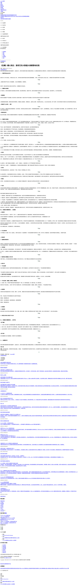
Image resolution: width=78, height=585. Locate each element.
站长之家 (28, 568)
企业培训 (2, 8)
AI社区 (4, 55)
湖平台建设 (5, 362)
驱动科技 (15, 568)
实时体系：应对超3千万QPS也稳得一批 (10, 414)
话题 (3, 54)
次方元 (64, 568)
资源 (3, 18)
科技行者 (19, 568)
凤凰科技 (12, 568)
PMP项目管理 (23, 16)
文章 (1, 18)
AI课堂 (1, 11)
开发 (3, 496)
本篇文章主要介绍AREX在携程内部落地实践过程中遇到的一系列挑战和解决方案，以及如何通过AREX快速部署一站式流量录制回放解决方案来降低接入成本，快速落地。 (32, 444)
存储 (8, 420)
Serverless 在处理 (6, 477)
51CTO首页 (2, 1)
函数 (8, 482)
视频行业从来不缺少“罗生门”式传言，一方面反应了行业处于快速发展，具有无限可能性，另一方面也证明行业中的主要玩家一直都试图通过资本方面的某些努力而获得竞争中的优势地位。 (35, 399)
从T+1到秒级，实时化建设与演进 (9, 463)
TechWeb (22, 568)
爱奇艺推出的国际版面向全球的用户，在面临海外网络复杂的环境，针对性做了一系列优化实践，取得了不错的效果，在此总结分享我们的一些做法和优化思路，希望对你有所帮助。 (34, 371)
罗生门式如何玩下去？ (6, 398)
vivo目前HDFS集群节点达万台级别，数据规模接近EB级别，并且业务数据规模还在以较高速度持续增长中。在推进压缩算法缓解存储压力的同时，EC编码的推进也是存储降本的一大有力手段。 (36, 394)
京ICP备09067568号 (7, 557)
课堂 (6, 18)
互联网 (6, 453)
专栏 (8, 18)
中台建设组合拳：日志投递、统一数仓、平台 (12, 455)
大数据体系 (5, 420)
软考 (7, 16)
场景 (5, 355)
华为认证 (13, 16)
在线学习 (2, 17)
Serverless (2, 482)
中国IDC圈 (54, 568)
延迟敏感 (8, 412)
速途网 (31, 568)
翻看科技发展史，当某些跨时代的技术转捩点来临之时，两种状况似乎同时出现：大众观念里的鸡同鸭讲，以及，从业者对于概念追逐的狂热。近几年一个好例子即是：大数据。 (33, 484)
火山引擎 (67, 568)
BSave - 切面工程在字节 (8, 470)
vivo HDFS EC (6, 393)
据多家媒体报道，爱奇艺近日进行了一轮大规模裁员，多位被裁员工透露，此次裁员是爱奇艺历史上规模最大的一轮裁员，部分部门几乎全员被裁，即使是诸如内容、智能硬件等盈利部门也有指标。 (37, 449)
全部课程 (2, 16)
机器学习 (4, 382)
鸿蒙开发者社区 (13, 537)
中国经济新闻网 (35, 568)
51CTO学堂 (5, 540)
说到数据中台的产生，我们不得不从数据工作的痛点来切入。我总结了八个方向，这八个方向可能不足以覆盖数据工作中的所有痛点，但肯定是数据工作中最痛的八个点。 (32, 457)
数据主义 (4, 488)
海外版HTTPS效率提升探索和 (8, 405)
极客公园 (45, 568)
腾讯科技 (5, 568)
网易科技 (9, 568)
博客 (1, 2)
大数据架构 (5, 367)
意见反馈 (4, 548)
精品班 (1, 4)
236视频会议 (49, 568)
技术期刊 (4, 56)
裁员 (4, 453)
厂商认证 (16, 16)
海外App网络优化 (6, 369)
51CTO (4, 535)
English (4, 549)
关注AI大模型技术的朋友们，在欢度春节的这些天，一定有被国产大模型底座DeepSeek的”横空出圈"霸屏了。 (20, 424)
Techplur (11, 535)
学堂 (1, 3)
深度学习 (8, 382)
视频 (3, 52)
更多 (6, 513)
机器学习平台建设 (6, 377)
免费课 (1, 7)
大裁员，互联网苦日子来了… (7, 448)
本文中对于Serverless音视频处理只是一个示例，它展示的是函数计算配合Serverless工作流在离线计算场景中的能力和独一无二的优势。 (25, 478)
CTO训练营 (14, 540)
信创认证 (10, 16)
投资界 (61, 568)
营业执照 (2, 563)
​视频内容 (4, 412)
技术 (5, 496)
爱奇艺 (1, 382)
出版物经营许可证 (7, 563)
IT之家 (39, 568)
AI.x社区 (17, 537)
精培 (8, 540)
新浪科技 (2, 568)
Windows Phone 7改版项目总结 (7, 428)
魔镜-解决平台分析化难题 (7, 384)
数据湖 (1, 367)
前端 (1, 496)
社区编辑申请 (3, 61)
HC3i (9, 535)
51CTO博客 (5, 537)
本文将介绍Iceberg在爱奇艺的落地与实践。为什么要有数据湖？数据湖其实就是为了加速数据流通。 (19, 363)
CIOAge (6, 535)
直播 (10, 18)
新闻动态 (4, 546)
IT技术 (19, 16)
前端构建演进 (5, 489)
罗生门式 (2, 403)
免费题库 (27, 16)
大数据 (1, 355)
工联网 (42, 568)
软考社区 (2, 6)
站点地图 (4, 547)
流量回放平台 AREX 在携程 (9, 443)
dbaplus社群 (12, 354)
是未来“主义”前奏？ (8, 483)
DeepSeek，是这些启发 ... (7, 423)
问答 (5, 18)
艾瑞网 (25, 568)
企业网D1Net (58, 568)
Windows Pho (5, 434)
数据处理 (5, 482)
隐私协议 (4, 552)
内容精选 (4, 51)
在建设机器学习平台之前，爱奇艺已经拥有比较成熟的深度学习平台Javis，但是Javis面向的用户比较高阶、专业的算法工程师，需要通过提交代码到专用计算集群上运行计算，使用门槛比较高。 (36, 378)
